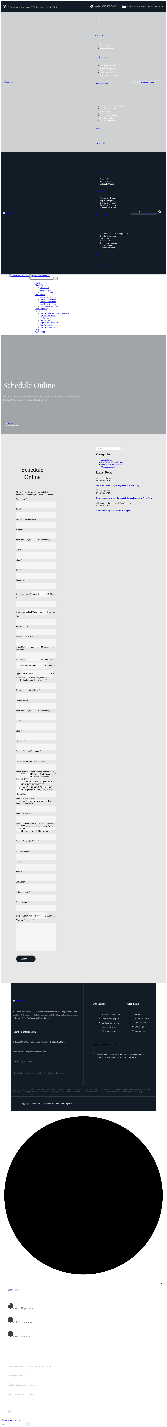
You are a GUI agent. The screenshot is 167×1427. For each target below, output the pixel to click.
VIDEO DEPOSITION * (35, 784)
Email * (19, 509)
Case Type (20, 612)
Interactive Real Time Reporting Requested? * (35, 771)
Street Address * (22, 700)
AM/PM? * (20, 647)
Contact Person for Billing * (27, 841)
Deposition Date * (23, 594)
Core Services (21, 1336)
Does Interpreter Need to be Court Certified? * (35, 823)
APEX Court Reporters (63, 1104)
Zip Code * (20, 570)
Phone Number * (23, 580)
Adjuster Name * (23, 892)
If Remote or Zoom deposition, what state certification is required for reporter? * (35, 676)
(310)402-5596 (109, 6)
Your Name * (21, 499)
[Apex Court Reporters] (19, 275)
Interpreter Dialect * (24, 813)
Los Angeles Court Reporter (113, 462)
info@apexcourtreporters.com (150, 6)
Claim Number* (22, 902)
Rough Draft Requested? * (45, 774)
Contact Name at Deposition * (28, 751)
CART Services (22, 1322)
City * (18, 550)
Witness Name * (22, 626)
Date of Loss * (22, 916)
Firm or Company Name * (27, 519)
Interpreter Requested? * (26, 798)
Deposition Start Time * (26, 636)
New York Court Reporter (112, 464)
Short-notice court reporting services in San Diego (118, 485)
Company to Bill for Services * (37, 831)
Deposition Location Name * (28, 690)
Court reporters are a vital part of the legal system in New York (124, 498)
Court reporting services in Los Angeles (113, 510)
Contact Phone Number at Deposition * (32, 761)
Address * (20, 529)
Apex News (107, 460)
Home (10, 423)
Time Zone (48, 660)
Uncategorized (108, 467)
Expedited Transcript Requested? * (39, 789)
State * (19, 560)
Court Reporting (23, 1308)
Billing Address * (23, 851)
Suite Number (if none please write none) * (34, 539)
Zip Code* (20, 882)
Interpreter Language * (25, 803)
